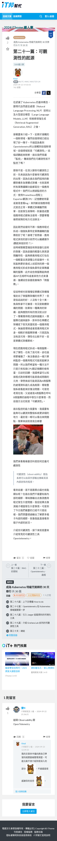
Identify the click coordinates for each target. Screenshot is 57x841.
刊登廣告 (18, 832)
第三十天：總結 (17, 631)
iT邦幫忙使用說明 (41, 835)
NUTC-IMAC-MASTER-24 (27, 81)
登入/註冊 (49, 16)
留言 (20, 557)
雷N (23, 707)
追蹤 (32, 557)
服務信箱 (38, 832)
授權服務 (28, 832)
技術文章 (7, 16)
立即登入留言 (28, 811)
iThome (50, 828)
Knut (15, 78)
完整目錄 (13, 635)
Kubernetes (19, 37)
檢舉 (48, 557)
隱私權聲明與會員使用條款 (19, 835)
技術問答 (17, 16)
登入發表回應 (21, 791)
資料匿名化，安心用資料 (42, 668)
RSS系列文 (20, 595)
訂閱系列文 (35, 595)
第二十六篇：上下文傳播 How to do (26, 601)
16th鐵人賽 (19, 64)
